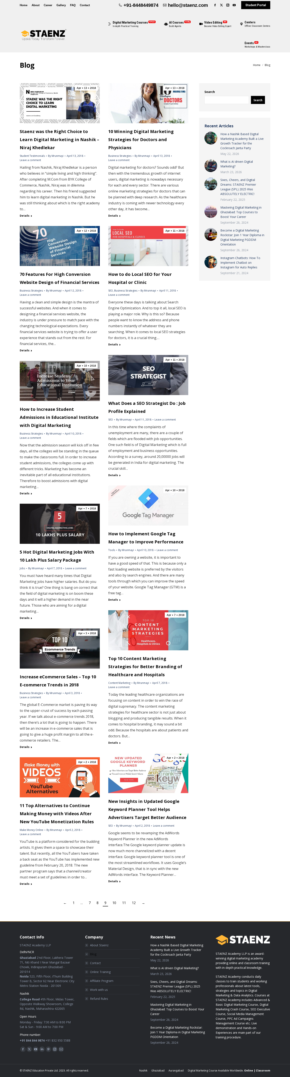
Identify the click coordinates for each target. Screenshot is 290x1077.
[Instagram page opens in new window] (228, 5)
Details (25, 215)
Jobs (22, 568)
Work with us (99, 990)
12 (134, 902)
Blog (93, 954)
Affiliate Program (101, 981)
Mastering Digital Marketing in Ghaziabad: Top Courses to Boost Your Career (241, 212)
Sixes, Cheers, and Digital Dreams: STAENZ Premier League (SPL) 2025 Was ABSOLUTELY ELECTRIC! (238, 187)
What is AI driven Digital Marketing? (236, 164)
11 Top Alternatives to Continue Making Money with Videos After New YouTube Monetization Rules (57, 814)
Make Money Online (31, 830)
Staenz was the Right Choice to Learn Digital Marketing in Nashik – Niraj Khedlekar (59, 139)
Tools (111, 550)
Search (209, 92)
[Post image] (210, 138)
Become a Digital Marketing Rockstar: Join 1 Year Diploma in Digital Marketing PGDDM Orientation (242, 237)
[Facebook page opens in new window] (215, 5)
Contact (95, 963)
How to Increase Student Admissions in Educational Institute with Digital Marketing (59, 417)
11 (124, 902)
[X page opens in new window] (221, 5)
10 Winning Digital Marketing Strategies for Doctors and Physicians (141, 139)
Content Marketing (119, 683)
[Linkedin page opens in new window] (42, 1049)
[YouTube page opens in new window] (234, 5)
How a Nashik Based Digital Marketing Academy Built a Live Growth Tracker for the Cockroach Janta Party (242, 141)
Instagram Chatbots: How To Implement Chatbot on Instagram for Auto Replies (240, 262)
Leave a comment (30, 160)
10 (114, 902)
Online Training (100, 972)
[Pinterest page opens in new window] (48, 1049)
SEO (110, 290)
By (55, 156)
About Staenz (99, 945)
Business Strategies (119, 156)
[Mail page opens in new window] (61, 1049)
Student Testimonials (32, 156)
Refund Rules (99, 999)
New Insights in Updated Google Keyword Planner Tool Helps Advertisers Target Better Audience (147, 809)
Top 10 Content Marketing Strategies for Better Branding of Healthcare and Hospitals (145, 666)
